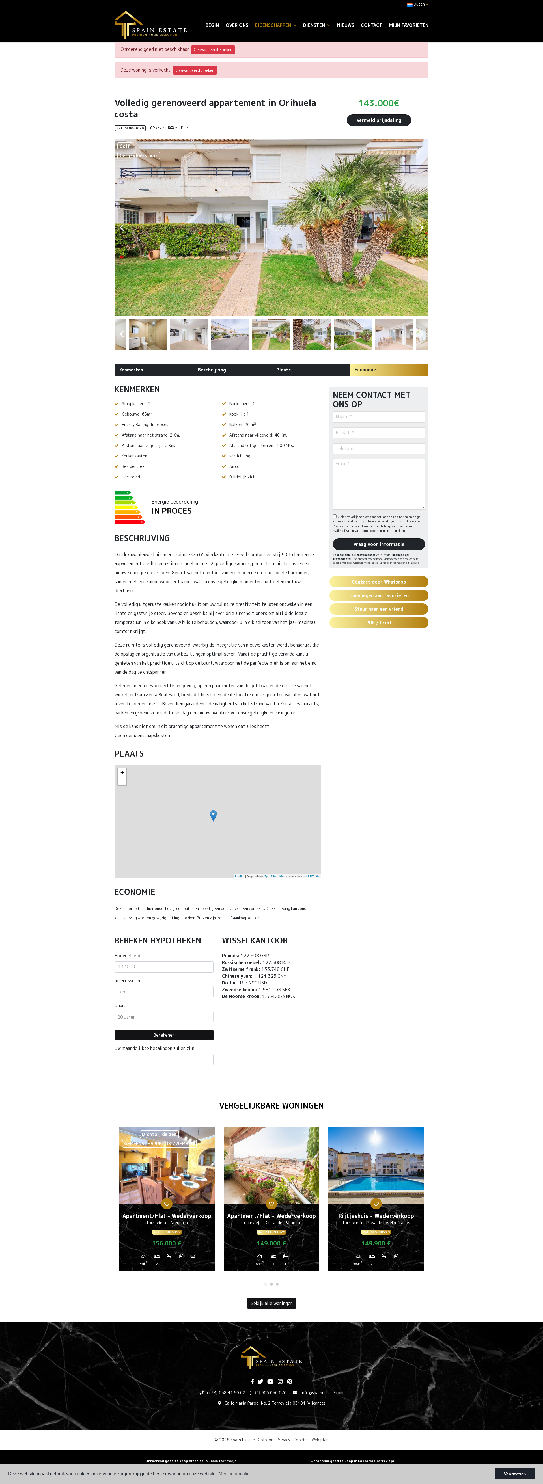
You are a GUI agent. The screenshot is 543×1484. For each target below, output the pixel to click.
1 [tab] (265, 1284)
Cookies (301, 1439)
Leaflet (239, 876)
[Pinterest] (289, 1382)
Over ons (237, 25)
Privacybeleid (342, 526)
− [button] (122, 781)
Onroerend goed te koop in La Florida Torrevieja (352, 1460)
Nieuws (345, 25)
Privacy (283, 1439)
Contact (371, 25)
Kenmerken (131, 370)
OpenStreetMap (274, 876)
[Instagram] (280, 1382)
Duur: (120, 1005)
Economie (365, 369)
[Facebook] (252, 1382)
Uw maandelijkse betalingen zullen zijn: (155, 1048)
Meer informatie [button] (234, 1473)
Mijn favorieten (408, 25)
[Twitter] (260, 1382)
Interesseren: (129, 980)
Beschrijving (212, 370)
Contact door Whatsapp (379, 582)
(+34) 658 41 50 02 (226, 1392)
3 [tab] (277, 1284)
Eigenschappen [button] (273, 25)
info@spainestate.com (322, 1392)
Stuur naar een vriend (379, 609)
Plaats (283, 370)
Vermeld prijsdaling (379, 120)
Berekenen (164, 1035)
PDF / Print (379, 622)
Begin (212, 25)
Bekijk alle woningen (272, 1303)
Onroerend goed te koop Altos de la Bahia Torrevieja (190, 1460)
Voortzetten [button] (515, 1474)
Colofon (265, 1439)
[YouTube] (270, 1382)
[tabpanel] (167, 1201)
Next (421, 227)
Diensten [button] (314, 25)
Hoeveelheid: (128, 955)
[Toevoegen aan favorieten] (167, 1203)
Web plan (320, 1439)
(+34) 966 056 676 (267, 1392)
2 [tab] (271, 1284)
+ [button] (122, 772)
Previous (122, 227)
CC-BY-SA (311, 876)
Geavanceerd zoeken (213, 49)
